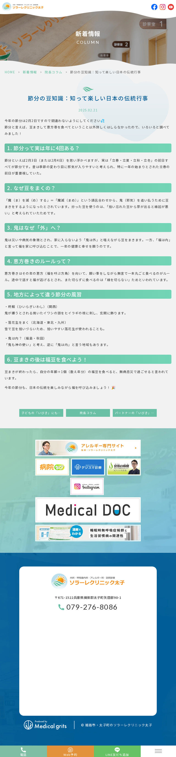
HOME (10, 72)
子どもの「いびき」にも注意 (42, 413)
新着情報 (30, 72)
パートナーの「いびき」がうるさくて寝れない (136, 413)
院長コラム (54, 72)
